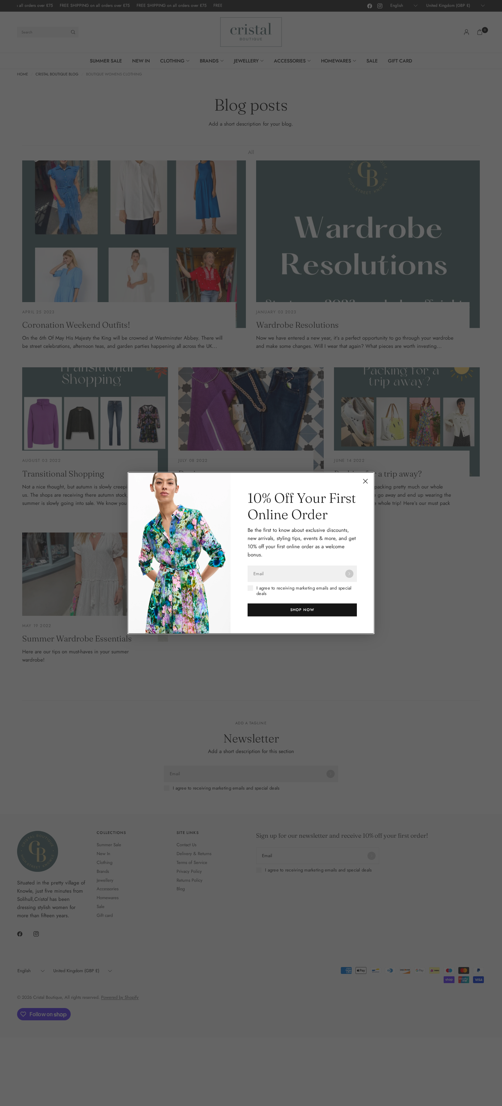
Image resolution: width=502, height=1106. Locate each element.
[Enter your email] (349, 574)
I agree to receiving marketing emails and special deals (304, 591)
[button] (302, 609)
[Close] (365, 481)
